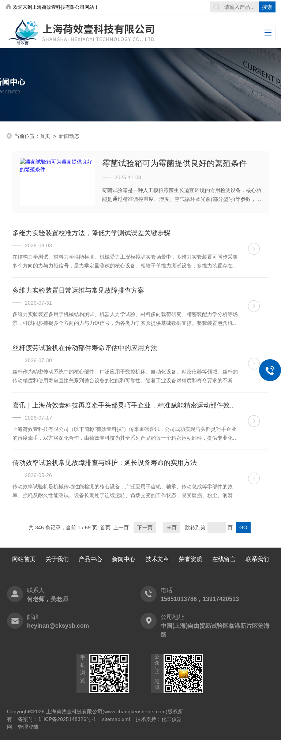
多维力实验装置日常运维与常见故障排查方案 (78, 290)
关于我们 (57, 559)
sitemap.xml (116, 719)
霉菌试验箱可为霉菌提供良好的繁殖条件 (174, 163)
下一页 (145, 527)
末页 (171, 527)
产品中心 (90, 559)
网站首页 (23, 559)
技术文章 (157, 559)
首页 (45, 136)
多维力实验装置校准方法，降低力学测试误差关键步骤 (91, 233)
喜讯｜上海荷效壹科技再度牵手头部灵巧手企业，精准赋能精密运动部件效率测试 (131, 405)
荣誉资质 (190, 559)
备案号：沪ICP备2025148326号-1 (57, 719)
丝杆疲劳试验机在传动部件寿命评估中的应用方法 (84, 348)
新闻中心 (123, 559)
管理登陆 (28, 727)
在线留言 (224, 559)
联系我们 (257, 559)
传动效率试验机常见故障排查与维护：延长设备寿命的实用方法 (104, 462)
